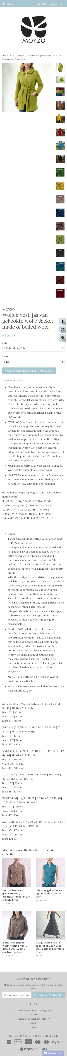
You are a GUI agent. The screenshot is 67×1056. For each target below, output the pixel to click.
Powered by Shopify (48, 1036)
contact (33, 1027)
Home (5, 56)
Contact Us (54, 1053)
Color (5, 356)
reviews (33, 1014)
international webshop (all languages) (34, 1010)
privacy (33, 1022)
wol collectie (18, 56)
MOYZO (33, 1036)
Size (4, 342)
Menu (9, 4)
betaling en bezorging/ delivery (34, 1018)
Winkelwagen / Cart (53, 4)
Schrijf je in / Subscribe (48, 994)
